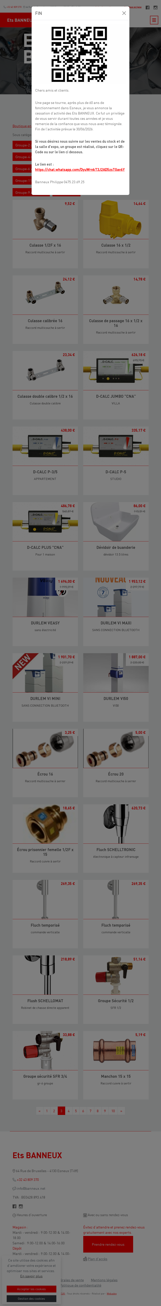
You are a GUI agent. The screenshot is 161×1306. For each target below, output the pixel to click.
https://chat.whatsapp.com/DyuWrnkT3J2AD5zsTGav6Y (80, 169)
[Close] (124, 13)
